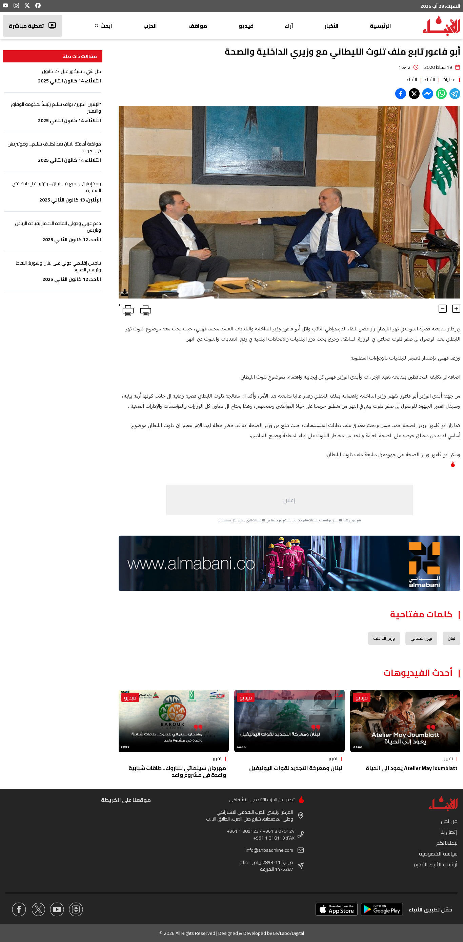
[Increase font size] (456, 309)
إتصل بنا (449, 832)
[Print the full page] (144, 309)
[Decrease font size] (443, 309)
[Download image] (124, 292)
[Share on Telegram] (454, 93)
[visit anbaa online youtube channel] (57, 909)
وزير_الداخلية (384, 638)
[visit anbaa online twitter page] (38, 909)
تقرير (448, 758)
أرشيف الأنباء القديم (436, 864)
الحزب (150, 25)
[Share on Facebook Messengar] (427, 93)
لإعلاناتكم (447, 843)
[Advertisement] (289, 500)
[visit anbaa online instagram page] (76, 909)
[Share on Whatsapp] (441, 93)
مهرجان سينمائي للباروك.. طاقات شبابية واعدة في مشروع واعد (177, 771)
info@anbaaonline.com (269, 850)
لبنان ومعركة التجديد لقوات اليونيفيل (295, 768)
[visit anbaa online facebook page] (19, 909)
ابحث (106, 25)
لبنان (451, 638)
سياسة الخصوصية (438, 853)
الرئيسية (380, 25)
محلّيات (449, 79)
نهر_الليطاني (421, 638)
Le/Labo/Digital (288, 933)
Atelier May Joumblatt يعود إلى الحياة (412, 768)
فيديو (246, 25)
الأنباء (429, 79)
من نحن (449, 821)
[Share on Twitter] (414, 93)
